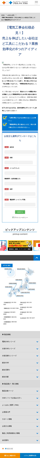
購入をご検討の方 (10, 455)
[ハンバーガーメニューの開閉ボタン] (36, 2)
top (37, 258)
